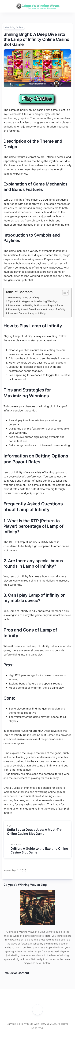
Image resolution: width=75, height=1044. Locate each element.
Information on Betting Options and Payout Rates (35, 305)
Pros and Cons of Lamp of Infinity (27, 313)
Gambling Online (14, 27)
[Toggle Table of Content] (64, 293)
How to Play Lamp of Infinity (23, 297)
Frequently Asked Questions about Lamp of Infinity (36, 309)
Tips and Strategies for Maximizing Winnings (33, 301)
